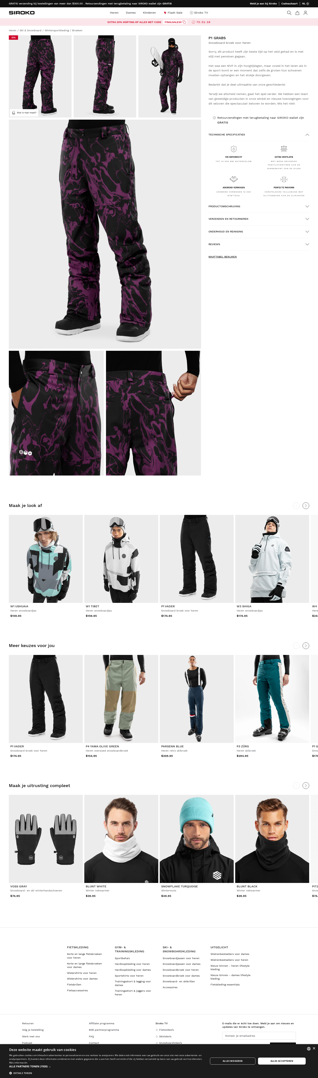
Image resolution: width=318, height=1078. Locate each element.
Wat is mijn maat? (26, 112)
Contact (94, 1042)
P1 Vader (168, 606)
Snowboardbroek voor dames (181, 975)
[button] (106, 1066)
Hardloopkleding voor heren (132, 963)
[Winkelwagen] (297, 13)
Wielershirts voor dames (82, 978)
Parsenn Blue (172, 746)
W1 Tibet (92, 606)
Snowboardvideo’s (170, 1042)
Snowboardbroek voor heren (181, 969)
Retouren (28, 1023)
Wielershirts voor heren (82, 972)
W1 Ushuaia (19, 606)
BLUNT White (96, 886)
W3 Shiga (244, 606)
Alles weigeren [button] (233, 1061)
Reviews (214, 244)
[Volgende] (306, 505)
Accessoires (170, 987)
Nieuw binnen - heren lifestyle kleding (230, 967)
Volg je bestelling (33, 1029)
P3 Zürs (243, 746)
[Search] (289, 13)
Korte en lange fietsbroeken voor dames (84, 965)
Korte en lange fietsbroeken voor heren (84, 955)
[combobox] (309, 1049)
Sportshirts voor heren (129, 975)
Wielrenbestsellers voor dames (230, 953)
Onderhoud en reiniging (226, 231)
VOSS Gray (18, 886)
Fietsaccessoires (77, 990)
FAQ (91, 1036)
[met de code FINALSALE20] (184, 22)
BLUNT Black (247, 886)
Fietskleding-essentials (225, 984)
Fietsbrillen (74, 984)
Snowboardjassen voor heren (181, 958)
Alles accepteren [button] (282, 1061)
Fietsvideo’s (166, 1029)
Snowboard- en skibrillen (179, 981)
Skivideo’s (165, 1036)
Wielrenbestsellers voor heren (229, 959)
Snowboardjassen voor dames (181, 963)
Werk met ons (31, 1036)
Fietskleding (78, 947)
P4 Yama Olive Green (102, 746)
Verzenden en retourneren (228, 218)
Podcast (27, 1042)
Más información (18, 1062)
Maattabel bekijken (223, 256)
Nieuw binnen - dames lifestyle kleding (230, 977)
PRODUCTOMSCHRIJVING (224, 206)
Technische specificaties (227, 134)
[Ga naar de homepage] (22, 12)
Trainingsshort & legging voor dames (133, 983)
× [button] (313, 1048)
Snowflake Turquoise (179, 886)
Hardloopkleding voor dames (133, 969)
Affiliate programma (101, 1023)
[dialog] (159, 1061)
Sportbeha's (122, 958)
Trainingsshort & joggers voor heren (133, 992)
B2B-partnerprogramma (104, 1029)
